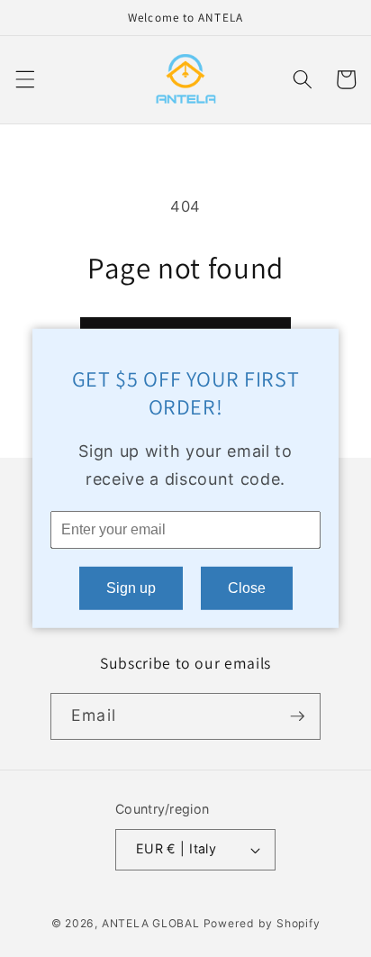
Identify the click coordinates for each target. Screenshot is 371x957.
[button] (24, 79)
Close (247, 588)
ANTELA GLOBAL (151, 923)
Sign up (131, 588)
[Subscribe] (297, 716)
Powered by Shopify (262, 923)
